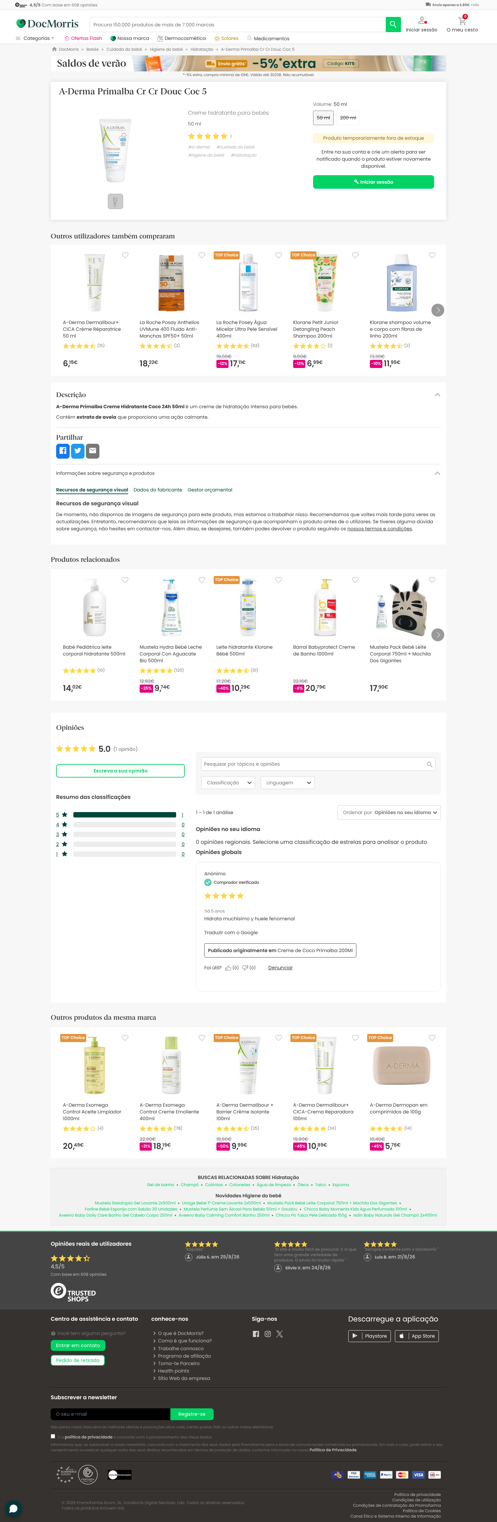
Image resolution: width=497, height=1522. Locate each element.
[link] (97, 749)
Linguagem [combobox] (279, 782)
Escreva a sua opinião (121, 770)
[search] (393, 24)
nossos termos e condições (380, 528)
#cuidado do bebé (235, 147)
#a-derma (199, 147)
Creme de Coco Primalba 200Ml (315, 950)
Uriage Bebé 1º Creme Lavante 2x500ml (221, 1203)
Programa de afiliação (184, 1356)
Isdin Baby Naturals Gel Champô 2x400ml (395, 1215)
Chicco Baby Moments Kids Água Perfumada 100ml (355, 1209)
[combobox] (401, 812)
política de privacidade (89, 1437)
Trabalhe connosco (181, 1348)
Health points (173, 1370)
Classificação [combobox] (223, 782)
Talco (320, 1185)
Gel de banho (160, 1185)
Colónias (214, 1185)
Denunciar (280, 967)
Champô (190, 1185)
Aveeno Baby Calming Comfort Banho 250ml (224, 1215)
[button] (422, 24)
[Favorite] (125, 255)
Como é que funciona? (185, 1340)
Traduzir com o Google (231, 932)
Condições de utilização (416, 1500)
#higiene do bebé (206, 155)
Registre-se (192, 1414)
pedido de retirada (77, 1360)
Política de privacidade (418, 1495)
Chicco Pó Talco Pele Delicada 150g (311, 1215)
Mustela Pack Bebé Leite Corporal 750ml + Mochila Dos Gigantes (332, 1203)
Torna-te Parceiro (178, 1363)
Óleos (303, 1185)
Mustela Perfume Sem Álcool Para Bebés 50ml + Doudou (240, 1209)
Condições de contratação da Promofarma (397, 1505)
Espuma (341, 1185)
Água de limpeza (274, 1185)
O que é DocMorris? (181, 1333)
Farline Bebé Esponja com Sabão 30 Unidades (131, 1209)
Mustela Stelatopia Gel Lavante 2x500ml (135, 1203)
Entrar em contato (78, 1345)
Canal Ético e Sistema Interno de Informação (395, 1516)
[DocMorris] (47, 23)
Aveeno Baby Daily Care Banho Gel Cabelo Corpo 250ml (115, 1215)
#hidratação (243, 155)
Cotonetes (239, 1185)
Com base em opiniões (78, 1274)
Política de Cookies (422, 1511)
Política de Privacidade (333, 1450)
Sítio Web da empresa (184, 1378)
